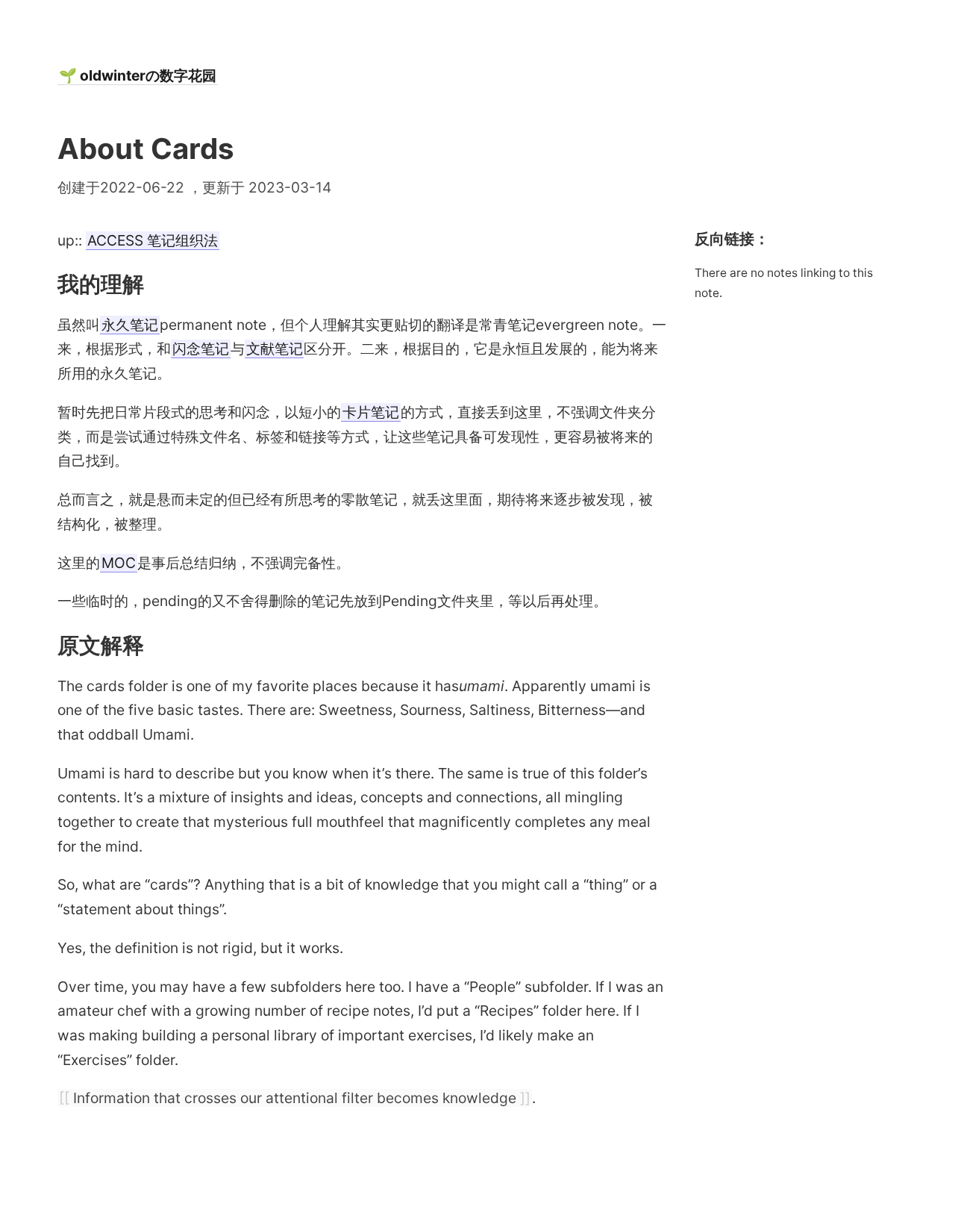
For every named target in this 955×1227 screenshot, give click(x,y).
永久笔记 (129, 325)
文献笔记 (274, 349)
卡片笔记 (370, 412)
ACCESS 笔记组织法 (152, 240)
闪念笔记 (200, 349)
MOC (118, 563)
